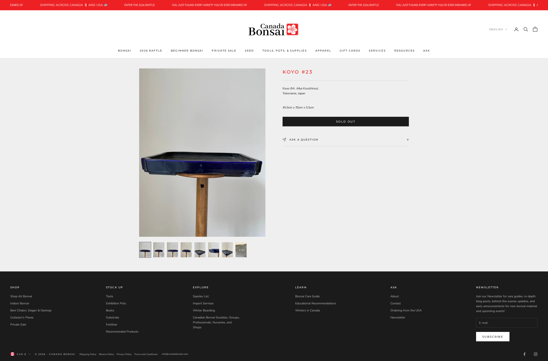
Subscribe (492, 336)
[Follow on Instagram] (535, 354)
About (394, 296)
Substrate (112, 317)
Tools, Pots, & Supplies (284, 50)
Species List (201, 296)
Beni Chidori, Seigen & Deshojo (31, 310)
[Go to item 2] (159, 250)
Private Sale (224, 50)
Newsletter (397, 317)
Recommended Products (122, 332)
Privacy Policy (124, 354)
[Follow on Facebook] (524, 354)
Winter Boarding (204, 310)
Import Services (203, 303)
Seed (249, 50)
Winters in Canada (307, 310)
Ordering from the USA (406, 310)
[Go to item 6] (214, 250)
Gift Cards (350, 50)
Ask (426, 50)
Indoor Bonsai (19, 303)
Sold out (345, 121)
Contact (395, 303)
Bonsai (124, 50)
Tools (109, 296)
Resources (404, 50)
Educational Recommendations (315, 303)
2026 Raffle (151, 50)
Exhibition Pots (116, 303)
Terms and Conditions (146, 354)
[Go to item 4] (186, 250)
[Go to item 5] (200, 250)
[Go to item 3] (173, 250)
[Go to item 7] (227, 250)
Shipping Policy (87, 354)
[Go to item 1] (145, 250)
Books (110, 310)
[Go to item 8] (241, 250)
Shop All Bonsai (21, 296)
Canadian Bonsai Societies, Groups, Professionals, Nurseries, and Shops (216, 322)
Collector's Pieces (22, 317)
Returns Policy (106, 354)
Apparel (323, 50)
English (496, 29)
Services (377, 50)
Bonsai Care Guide (307, 296)
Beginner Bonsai (187, 50)
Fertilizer (111, 325)
